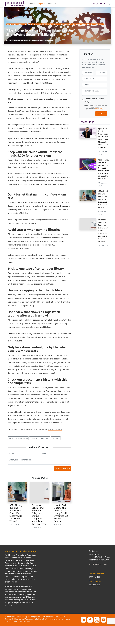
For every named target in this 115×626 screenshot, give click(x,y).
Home (32, 3)
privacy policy (99, 108)
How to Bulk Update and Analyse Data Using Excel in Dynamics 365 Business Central (61, 513)
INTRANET (56, 438)
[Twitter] (97, 619)
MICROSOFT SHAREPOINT (17, 24)
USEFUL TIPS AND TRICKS (18, 438)
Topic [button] (40, 3)
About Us (52, 3)
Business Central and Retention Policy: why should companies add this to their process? (39, 514)
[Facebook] (90, 619)
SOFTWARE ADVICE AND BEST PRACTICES (87, 24)
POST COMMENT (63, 468)
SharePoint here (55, 429)
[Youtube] (103, 619)
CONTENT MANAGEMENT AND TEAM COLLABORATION (49, 24)
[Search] (108, 3)
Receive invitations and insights (94, 100)
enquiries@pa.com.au (98, 564)
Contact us (101, 113)
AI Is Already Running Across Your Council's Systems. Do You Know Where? (16, 513)
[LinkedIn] (83, 619)
